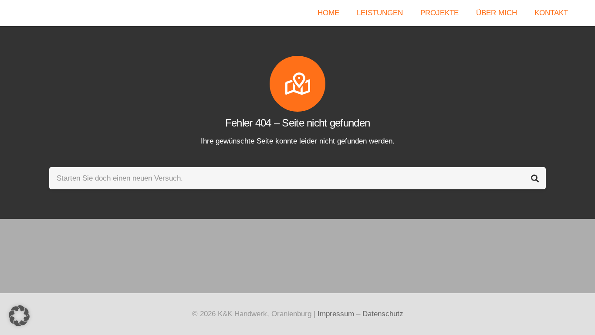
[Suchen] (535, 178)
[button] (19, 316)
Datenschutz (382, 314)
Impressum (336, 314)
